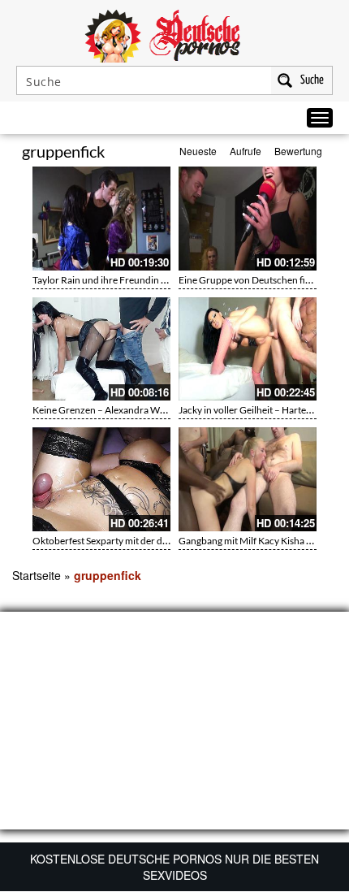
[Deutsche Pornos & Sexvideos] (174, 34)
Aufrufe (245, 151)
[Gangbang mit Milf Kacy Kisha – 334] (248, 479)
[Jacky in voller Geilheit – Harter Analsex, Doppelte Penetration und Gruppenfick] (248, 349)
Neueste (198, 151)
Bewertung (298, 151)
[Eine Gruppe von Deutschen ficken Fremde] (248, 219)
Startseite (36, 575)
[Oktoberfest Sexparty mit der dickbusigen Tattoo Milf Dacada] (101, 479)
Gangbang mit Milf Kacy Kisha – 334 (254, 541)
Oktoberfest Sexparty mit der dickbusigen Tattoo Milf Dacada (161, 541)
